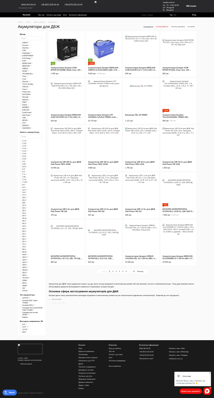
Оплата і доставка (54, 15)
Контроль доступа (85, 376)
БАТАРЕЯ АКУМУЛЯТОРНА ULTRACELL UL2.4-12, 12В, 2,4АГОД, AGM (100, 258)
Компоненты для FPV (87, 361)
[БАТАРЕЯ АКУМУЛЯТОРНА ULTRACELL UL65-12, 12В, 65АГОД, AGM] (178, 190)
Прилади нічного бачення (88, 357)
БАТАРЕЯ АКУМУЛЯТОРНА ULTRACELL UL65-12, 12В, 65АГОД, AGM (178, 211)
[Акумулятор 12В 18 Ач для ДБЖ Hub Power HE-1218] (178, 143)
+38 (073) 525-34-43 (73, 5)
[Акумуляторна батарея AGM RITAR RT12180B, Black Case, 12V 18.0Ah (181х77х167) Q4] (67, 49)
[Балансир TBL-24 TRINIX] (141, 96)
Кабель (81, 388)
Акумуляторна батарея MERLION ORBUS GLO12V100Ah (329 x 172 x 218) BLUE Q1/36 (103, 70)
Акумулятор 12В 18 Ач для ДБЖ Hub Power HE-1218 (177, 163)
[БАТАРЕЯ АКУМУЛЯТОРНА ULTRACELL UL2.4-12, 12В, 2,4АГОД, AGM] (104, 237)
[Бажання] (180, 15)
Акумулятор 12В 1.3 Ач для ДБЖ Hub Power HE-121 (140, 210)
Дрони (81, 364)
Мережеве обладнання (87, 379)
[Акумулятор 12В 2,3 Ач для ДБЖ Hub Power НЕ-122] (104, 190)
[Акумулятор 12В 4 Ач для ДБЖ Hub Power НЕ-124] (67, 190)
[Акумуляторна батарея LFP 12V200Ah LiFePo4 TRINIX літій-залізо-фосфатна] (104, 96)
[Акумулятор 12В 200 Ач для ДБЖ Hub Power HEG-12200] (67, 143)
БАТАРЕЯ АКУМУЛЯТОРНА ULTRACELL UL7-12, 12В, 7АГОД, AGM (65, 258)
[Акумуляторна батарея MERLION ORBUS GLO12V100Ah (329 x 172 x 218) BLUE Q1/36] (104, 49)
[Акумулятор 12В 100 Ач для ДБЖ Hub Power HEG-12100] (104, 143)
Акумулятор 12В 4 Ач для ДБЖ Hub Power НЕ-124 (65, 210)
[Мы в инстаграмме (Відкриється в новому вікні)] (93, 15)
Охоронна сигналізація (87, 373)
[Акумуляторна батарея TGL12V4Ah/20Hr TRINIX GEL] (178, 96)
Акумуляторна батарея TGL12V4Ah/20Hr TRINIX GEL (175, 116)
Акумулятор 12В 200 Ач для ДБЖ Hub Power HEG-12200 (66, 163)
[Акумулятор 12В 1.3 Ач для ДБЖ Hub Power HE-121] (141, 190)
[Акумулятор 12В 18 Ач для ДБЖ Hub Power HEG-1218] (141, 143)
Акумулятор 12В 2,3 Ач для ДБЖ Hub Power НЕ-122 (103, 210)
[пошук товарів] (140, 15)
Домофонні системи (86, 370)
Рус (175, 15)
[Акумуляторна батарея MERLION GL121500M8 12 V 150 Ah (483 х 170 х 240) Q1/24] (178, 237)
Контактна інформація (78, 15)
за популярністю (162, 26)
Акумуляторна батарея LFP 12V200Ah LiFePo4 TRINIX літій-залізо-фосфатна (102, 117)
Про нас (41, 15)
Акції (80, 348)
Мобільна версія (26, 364)
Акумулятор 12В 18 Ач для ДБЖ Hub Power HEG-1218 (140, 163)
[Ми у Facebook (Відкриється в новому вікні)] (90, 15)
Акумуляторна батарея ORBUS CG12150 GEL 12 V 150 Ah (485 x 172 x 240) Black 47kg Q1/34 (141, 258)
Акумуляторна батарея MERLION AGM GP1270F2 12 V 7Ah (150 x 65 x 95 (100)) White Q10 (66, 117)
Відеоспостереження (86, 351)
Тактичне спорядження (87, 367)
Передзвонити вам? (25, 8)
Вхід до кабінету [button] (115, 348)
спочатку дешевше (178, 26)
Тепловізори (83, 354)
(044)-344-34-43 (28, 5)
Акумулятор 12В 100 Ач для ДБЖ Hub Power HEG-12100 (103, 163)
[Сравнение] (185, 15)
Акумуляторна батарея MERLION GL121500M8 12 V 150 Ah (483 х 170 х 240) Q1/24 (177, 258)
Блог (65, 15)
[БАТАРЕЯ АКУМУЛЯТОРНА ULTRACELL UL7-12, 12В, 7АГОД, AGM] (67, 237)
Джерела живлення (86, 382)
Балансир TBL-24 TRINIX (136, 115)
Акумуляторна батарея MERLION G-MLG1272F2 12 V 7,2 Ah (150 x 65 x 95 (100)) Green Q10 (140, 70)
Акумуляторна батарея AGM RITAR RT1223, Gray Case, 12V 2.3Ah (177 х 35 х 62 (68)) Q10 (175, 70)
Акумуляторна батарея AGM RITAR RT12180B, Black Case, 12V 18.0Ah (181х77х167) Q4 (65, 70)
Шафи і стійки (84, 385)
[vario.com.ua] (30, 349)
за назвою (191, 26)
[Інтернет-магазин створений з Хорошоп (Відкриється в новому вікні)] (30, 395)
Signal (12, 392)
